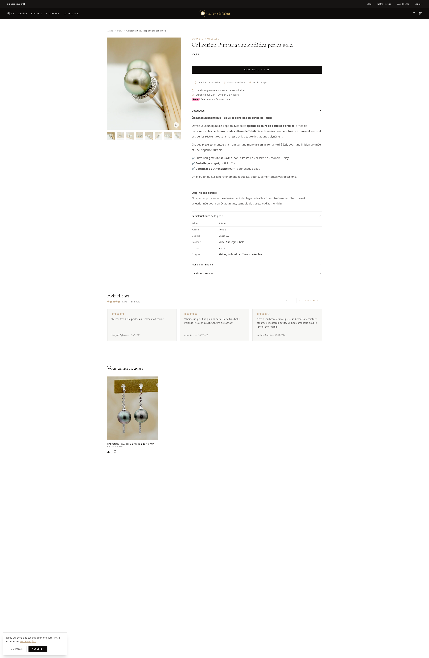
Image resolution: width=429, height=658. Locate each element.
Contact (418, 4)
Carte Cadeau (71, 13)
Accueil (110, 30)
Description (198, 110)
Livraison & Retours (202, 273)
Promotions (52, 13)
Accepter (38, 648)
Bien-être (36, 13)
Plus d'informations (202, 264)
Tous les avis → (310, 300)
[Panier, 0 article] (420, 13)
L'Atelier (22, 13)
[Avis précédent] (286, 300)
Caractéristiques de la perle (207, 216)
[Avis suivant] (293, 300)
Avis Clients (403, 4)
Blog (369, 4)
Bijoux (10, 13)
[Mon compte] (414, 13)
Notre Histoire (384, 4)
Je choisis (16, 648)
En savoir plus (28, 641)
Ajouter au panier (257, 69)
